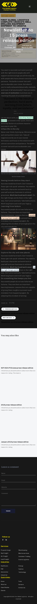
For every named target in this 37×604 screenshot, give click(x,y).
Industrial (4, 575)
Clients (3, 590)
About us (3, 584)
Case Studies (5, 587)
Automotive (4, 572)
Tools (20, 581)
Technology (22, 572)
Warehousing (22, 550)
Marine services (23, 553)
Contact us (21, 587)
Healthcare (4, 566)
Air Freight (4, 556)
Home (2, 581)
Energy (20, 566)
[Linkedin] (13, 302)
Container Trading (24, 556)
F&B (2, 569)
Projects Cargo (6, 550)
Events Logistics (23, 559)
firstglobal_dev (9, 47)
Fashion (20, 569)
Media (18, 52)
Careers (21, 584)
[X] (11, 302)
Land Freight (5, 559)
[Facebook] (9, 302)
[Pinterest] (12, 302)
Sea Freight (4, 553)
